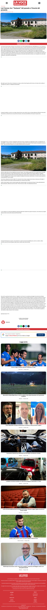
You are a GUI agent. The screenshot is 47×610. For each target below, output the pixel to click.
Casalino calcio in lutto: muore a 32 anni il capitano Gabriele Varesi (23, 538)
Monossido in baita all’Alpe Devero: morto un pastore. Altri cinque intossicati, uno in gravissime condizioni (23, 396)
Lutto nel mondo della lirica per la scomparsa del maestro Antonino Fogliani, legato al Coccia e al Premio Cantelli (23, 510)
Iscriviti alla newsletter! (23, 329)
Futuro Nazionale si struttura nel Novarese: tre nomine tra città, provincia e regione (23, 425)
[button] (7, 3)
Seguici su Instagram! (23, 44)
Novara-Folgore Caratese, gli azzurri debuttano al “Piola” (23, 367)
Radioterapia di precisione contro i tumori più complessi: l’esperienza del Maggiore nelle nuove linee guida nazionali (23, 567)
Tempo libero (3, 6)
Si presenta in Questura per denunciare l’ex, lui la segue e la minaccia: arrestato (23, 453)
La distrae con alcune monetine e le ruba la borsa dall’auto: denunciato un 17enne (23, 481)
